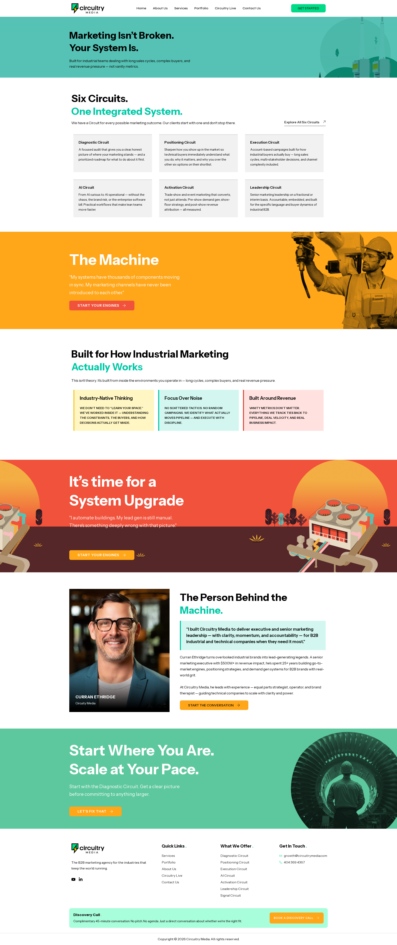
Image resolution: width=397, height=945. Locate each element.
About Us (160, 8)
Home (141, 8)
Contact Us (252, 8)
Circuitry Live (225, 8)
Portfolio (201, 8)
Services (181, 8)
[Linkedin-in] (81, 879)
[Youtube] (73, 879)
